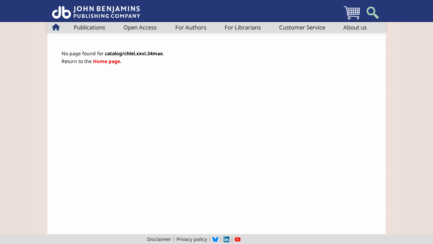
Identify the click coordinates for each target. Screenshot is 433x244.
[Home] (96, 8)
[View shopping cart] (352, 19)
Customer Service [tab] (302, 27)
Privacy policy (192, 239)
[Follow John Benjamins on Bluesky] (215, 239)
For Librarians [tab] (243, 27)
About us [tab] (355, 27)
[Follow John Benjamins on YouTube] (238, 239)
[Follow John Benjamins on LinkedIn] (226, 239)
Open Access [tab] (140, 27)
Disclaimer (159, 239)
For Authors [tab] (190, 27)
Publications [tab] (89, 27)
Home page (106, 61)
